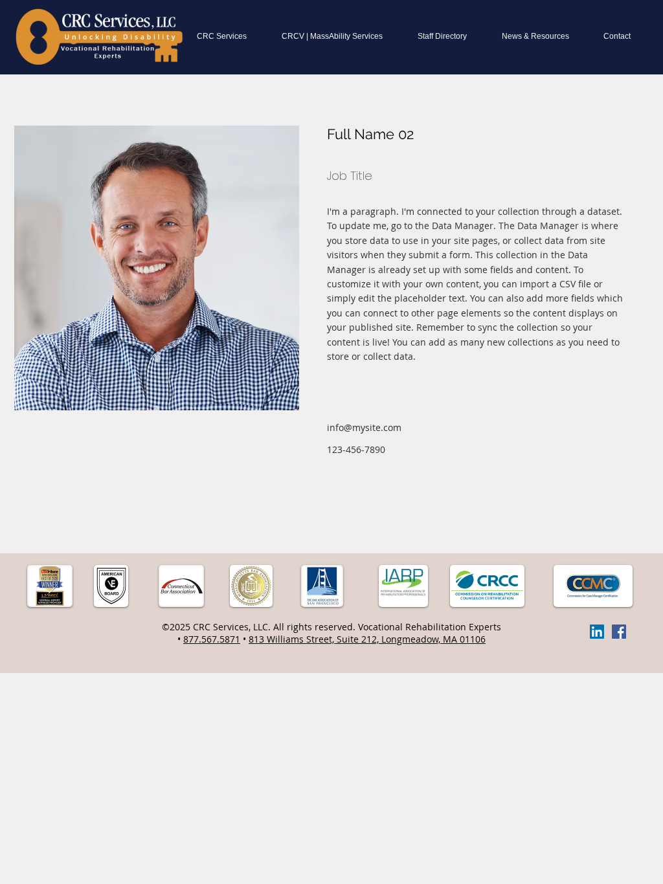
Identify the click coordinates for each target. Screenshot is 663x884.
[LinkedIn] (597, 631)
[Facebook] (619, 631)
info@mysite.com (364, 427)
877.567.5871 (211, 639)
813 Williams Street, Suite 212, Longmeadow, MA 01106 (367, 639)
